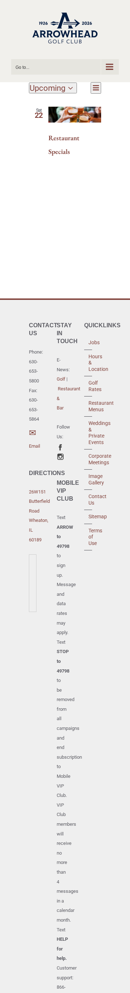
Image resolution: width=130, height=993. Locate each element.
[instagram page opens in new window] (60, 455)
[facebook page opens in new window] (60, 446)
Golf (61, 379)
